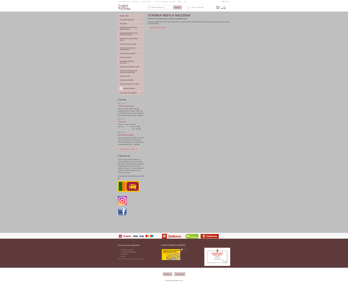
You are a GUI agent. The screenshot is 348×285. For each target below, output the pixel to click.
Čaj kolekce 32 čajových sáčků (129, 67)
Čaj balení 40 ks (125, 76)
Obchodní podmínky (146, 1)
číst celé (140, 115)
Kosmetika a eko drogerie (128, 93)
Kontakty (179, 1)
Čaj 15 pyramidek (125, 57)
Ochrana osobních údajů (161, 1)
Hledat (177, 7)
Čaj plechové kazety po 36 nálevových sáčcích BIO (128, 71)
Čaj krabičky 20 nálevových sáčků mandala (128, 28)
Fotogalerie (172, 1)
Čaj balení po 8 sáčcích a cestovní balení (128, 49)
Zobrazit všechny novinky (127, 149)
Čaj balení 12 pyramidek (128, 53)
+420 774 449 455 (197, 7)
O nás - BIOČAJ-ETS (124, 1)
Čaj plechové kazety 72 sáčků (129, 84)
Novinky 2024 (124, 16)
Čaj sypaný (123, 24)
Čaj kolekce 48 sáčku (126, 80)
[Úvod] (132, 7)
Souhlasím (179, 274)
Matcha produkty (129, 88)
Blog (185, 1)
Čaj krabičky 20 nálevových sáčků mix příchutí (128, 34)
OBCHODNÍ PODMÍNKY (126, 135)
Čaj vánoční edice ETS (127, 20)
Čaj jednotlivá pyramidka (128, 44)
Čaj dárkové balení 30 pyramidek (127, 62)
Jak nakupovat (135, 1)
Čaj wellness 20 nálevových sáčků (129, 39)
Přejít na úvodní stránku (158, 28)
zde (182, 280)
